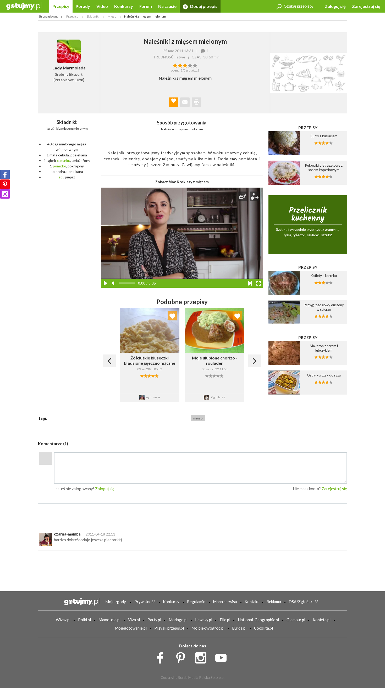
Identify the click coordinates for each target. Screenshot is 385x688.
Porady (83, 6)
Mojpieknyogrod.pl (207, 628)
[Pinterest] (5, 184)
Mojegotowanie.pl (131, 628)
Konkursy (123, 6)
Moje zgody (115, 601)
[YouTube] (222, 656)
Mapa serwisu (225, 601)
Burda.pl (239, 628)
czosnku (63, 160)
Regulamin (196, 601)
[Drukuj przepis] (196, 102)
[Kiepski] (175, 65)
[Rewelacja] (194, 65)
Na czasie (167, 6)
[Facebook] (5, 174)
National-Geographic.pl (258, 619)
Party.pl (154, 619)
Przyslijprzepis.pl (169, 628)
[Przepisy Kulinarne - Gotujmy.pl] (23, 6)
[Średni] (180, 65)
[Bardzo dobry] (190, 65)
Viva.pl (134, 619)
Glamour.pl (296, 619)
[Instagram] (5, 194)
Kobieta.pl (322, 619)
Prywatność (144, 601)
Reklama (273, 601)
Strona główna (48, 16)
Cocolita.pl (263, 628)
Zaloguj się (335, 6)
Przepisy (60, 6)
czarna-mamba (67, 534)
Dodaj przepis (203, 6)
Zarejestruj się (366, 6)
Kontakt (252, 601)
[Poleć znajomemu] (185, 102)
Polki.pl (84, 619)
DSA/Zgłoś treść (303, 601)
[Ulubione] (172, 315)
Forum (145, 6)
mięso (198, 418)
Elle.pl (225, 619)
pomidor (59, 166)
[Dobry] (185, 65)
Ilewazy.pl (203, 619)
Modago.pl (178, 619)
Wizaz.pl (63, 619)
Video (102, 6)
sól (61, 177)
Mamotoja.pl (109, 619)
